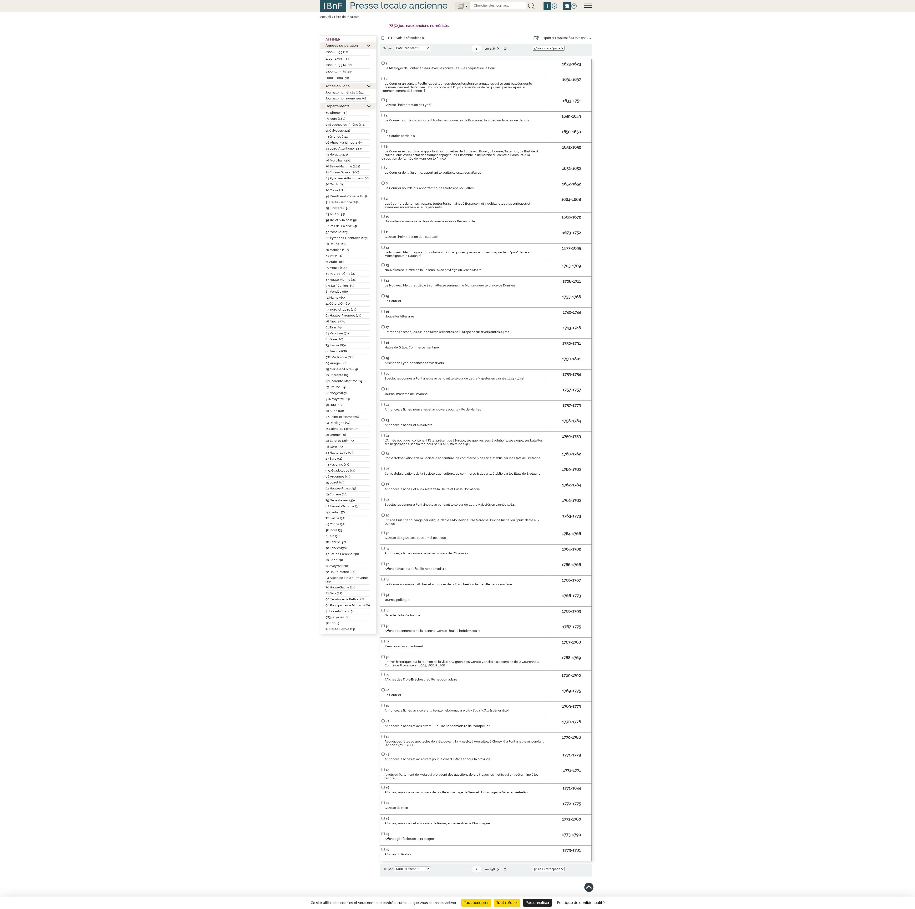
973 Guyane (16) (337, 617)
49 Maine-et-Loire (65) (341, 369)
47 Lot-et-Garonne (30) (342, 554)
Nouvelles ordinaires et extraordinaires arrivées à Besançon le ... (431, 221)
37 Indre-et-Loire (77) (340, 309)
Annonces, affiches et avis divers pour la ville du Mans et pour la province (437, 759)
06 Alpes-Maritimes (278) (343, 142)
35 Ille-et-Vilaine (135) (341, 220)
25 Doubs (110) (335, 244)
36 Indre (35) (334, 530)
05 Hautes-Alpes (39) (340, 488)
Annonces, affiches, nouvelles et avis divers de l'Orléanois (426, 553)
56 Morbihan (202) (338, 160)
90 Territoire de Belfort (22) (345, 599)
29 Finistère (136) (337, 208)
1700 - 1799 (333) (337, 58)
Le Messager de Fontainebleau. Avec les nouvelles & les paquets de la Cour (440, 68)
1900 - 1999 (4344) (338, 71)
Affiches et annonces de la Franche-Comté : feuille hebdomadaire (433, 631)
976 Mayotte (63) (337, 399)
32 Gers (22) (333, 593)
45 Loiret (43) (334, 482)
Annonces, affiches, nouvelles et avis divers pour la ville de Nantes (433, 409)
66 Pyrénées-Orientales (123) (346, 238)
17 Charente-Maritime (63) (344, 381)
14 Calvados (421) (337, 130)
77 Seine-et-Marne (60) (342, 417)
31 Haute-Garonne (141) (342, 202)
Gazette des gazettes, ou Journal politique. (416, 538)
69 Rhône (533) (336, 112)
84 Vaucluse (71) (337, 333)
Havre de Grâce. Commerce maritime (412, 347)
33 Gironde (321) (337, 136)
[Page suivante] (499, 48)
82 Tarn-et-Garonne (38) (343, 506)
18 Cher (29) (334, 560)
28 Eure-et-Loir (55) (339, 440)
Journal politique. (397, 600)
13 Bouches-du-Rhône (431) (345, 124)
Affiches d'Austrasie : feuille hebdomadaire (415, 569)
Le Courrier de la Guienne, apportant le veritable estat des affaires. (433, 172)
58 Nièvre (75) (335, 321)
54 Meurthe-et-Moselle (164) (346, 196)
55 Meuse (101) (336, 268)
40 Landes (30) (336, 548)
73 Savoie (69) (335, 345)
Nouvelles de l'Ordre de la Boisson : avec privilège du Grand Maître (433, 270)
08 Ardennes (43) (337, 476)
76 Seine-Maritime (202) (342, 166)
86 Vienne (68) (336, 351)
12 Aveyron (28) (336, 566)
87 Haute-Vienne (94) (340, 279)
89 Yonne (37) (335, 524)
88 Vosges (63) (336, 393)
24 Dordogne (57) (337, 423)
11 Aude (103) (335, 262)
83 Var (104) (333, 256)
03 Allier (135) (335, 214)
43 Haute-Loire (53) (339, 452)
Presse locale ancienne (398, 5)
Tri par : (388, 48)
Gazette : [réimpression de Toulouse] (411, 237)
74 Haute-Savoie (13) (340, 629)
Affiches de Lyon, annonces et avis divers (414, 363)
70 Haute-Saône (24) (340, 587)
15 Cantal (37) (335, 512)
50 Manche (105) (337, 250)
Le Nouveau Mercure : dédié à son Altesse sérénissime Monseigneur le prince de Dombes (450, 285)
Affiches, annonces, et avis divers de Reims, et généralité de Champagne (437, 823)
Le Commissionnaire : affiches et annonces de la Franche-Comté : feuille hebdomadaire (448, 584)
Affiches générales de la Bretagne (409, 839)
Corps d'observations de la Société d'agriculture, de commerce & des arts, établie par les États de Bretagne (462, 458)
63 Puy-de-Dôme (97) (340, 273)
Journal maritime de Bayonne (406, 394)
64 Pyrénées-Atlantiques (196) (347, 178)
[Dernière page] (506, 48)
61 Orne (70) (334, 339)
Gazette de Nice (396, 808)
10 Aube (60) (334, 411)
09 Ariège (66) (335, 363)
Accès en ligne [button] (337, 86)
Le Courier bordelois (400, 136)
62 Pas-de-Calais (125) (341, 226)
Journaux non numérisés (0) (345, 98)
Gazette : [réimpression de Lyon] (408, 105)
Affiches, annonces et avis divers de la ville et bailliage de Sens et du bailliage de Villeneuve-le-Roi (456, 792)
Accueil (325, 17)
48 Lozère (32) (335, 542)
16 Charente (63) (337, 375)
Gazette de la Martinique (402, 615)
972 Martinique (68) (339, 357)
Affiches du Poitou (398, 854)
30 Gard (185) (334, 184)
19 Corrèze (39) (336, 494)
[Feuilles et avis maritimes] (404, 646)
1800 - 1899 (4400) (338, 65)
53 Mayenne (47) (337, 464)
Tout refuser (507, 902)
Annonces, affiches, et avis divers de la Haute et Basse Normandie (432, 489)
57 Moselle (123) (337, 232)
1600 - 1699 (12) (336, 52)
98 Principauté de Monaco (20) (347, 605)
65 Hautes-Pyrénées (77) (343, 315)
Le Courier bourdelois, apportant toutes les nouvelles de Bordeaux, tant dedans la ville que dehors (457, 120)
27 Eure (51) (333, 458)
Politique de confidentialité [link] (581, 902)
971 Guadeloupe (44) (340, 470)
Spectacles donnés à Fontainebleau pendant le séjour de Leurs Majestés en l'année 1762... (450, 504)
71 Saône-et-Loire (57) (341, 429)
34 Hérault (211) (336, 154)
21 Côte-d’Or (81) (337, 303)
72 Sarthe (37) (335, 518)
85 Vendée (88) (336, 291)
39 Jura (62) (333, 405)
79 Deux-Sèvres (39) (340, 500)
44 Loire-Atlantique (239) (343, 148)
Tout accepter (476, 902)
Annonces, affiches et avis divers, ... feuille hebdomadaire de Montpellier (437, 726)
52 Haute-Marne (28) (340, 572)
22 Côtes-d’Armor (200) (342, 172)
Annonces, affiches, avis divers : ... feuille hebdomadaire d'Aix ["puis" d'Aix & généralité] (446, 710)
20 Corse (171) (335, 190)
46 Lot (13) (333, 623)
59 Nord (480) (335, 118)
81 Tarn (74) (333, 327)
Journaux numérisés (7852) (345, 92)
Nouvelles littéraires (399, 316)
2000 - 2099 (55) (337, 78)
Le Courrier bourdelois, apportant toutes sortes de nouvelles (429, 188)
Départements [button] (337, 106)
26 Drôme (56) (335, 434)
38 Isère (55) (334, 446)
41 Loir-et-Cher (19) (339, 611)
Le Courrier (393, 301)
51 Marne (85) (335, 297)
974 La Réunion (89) (339, 285)
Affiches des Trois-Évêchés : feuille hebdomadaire (421, 679)
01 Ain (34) (332, 536)
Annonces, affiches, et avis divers (408, 425)
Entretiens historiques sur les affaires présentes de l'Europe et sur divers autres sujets (447, 332)
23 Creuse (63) (335, 387)
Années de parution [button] (341, 45)
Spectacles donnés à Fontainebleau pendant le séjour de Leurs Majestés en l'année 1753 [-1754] (454, 378)
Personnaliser (537, 902)
